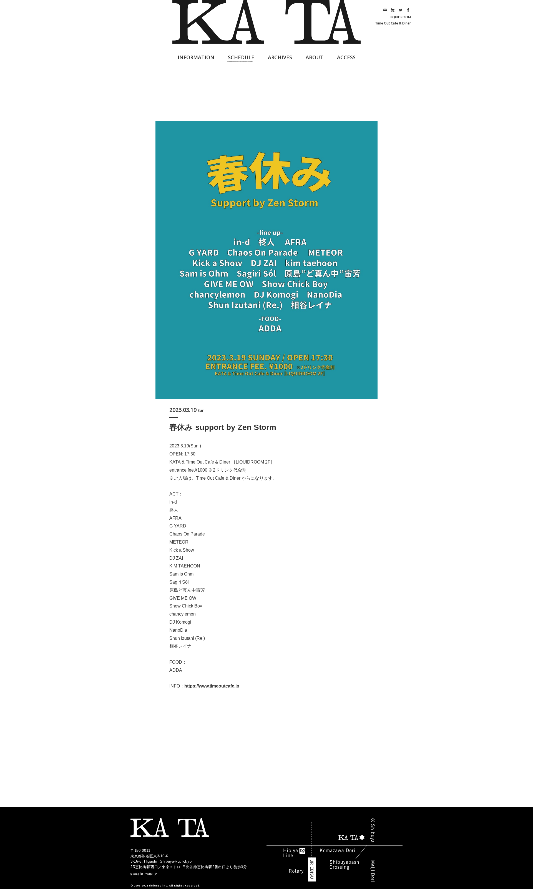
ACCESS (346, 57)
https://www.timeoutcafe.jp (211, 686)
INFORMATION (196, 57)
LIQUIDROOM (400, 17)
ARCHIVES (280, 57)
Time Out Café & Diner (393, 23)
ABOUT (314, 57)
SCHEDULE (241, 57)
